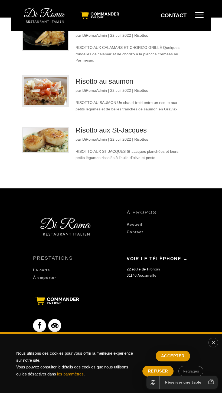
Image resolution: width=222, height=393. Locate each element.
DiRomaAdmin (94, 35)
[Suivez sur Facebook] (39, 325)
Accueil (134, 224)
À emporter (44, 277)
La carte (41, 270)
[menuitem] (45, 15)
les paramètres (70, 374)
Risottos (141, 35)
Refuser (158, 371)
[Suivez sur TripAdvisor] (54, 325)
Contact (135, 232)
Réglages (191, 371)
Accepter (173, 356)
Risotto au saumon (104, 81)
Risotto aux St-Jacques (111, 130)
